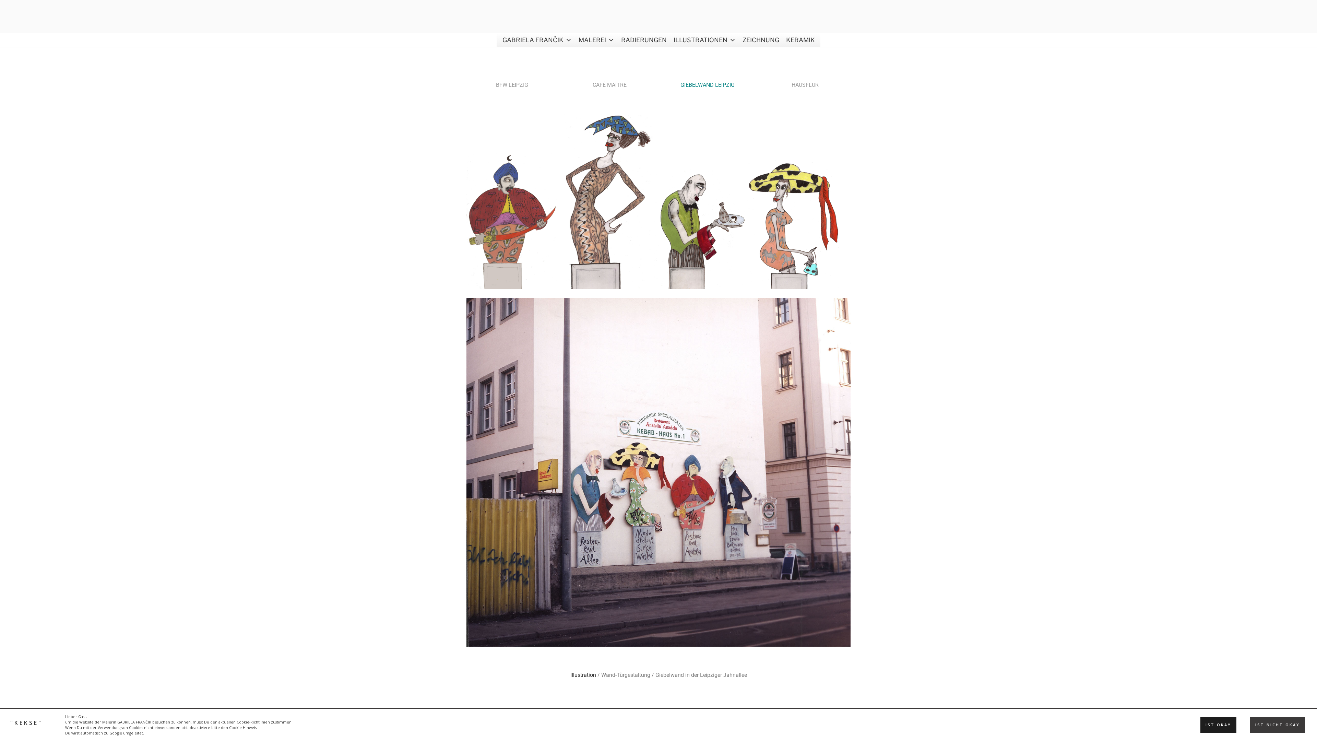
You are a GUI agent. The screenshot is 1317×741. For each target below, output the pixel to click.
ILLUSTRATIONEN (700, 40)
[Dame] (606, 287)
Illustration (583, 675)
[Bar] (700, 287)
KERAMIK (800, 40)
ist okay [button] (1218, 724)
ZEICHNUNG (761, 40)
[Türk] (512, 287)
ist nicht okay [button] (1277, 724)
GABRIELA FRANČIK (532, 40)
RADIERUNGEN (644, 40)
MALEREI (592, 40)
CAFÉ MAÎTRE (610, 85)
